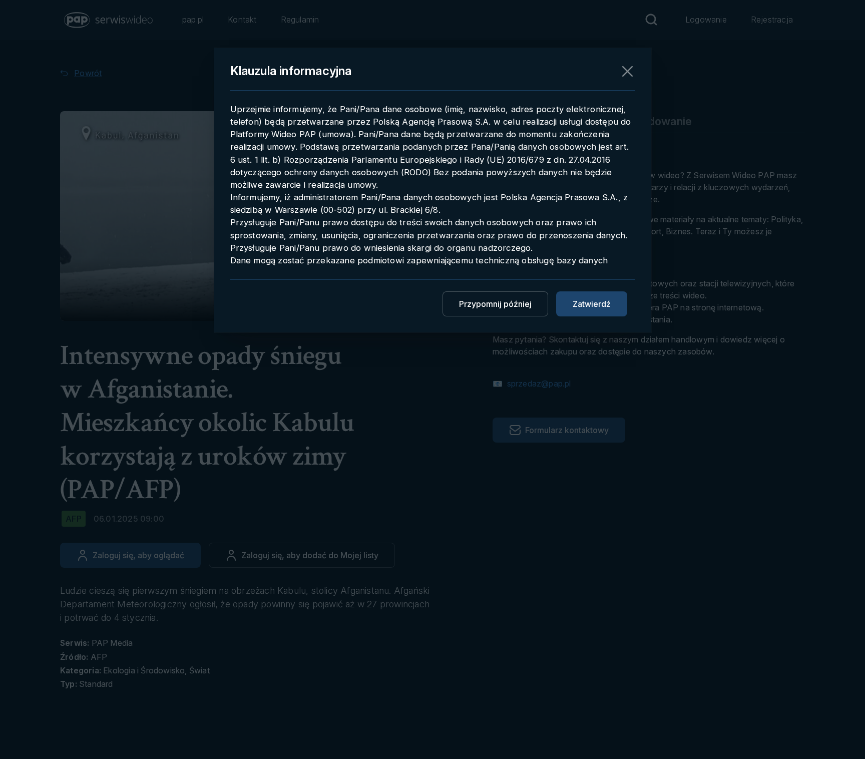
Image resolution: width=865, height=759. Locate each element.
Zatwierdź (592, 304)
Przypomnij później (495, 304)
